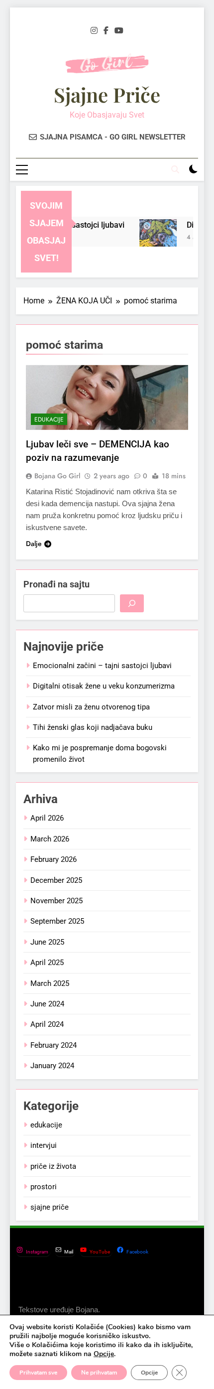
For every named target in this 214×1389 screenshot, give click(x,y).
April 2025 (47, 962)
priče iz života (53, 1166)
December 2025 (56, 880)
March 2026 (49, 838)
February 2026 (53, 859)
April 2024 (47, 1024)
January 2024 (52, 1065)
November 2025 (56, 900)
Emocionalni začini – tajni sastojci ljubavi (102, 665)
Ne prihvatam (99, 1373)
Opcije (104, 1354)
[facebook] (106, 31)
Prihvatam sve (38, 1373)
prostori (43, 1186)
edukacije (49, 419)
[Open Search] (175, 169)
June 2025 (47, 942)
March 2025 (49, 983)
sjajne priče (49, 1207)
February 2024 (53, 1045)
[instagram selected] (94, 31)
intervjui (43, 1145)
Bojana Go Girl (57, 476)
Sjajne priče (107, 94)
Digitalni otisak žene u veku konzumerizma (104, 686)
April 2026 (47, 818)
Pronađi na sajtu (56, 584)
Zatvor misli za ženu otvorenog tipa (91, 706)
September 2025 (57, 921)
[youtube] (118, 31)
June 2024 (47, 1003)
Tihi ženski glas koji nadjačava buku (92, 727)
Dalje (34, 544)
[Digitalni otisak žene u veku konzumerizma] (155, 238)
